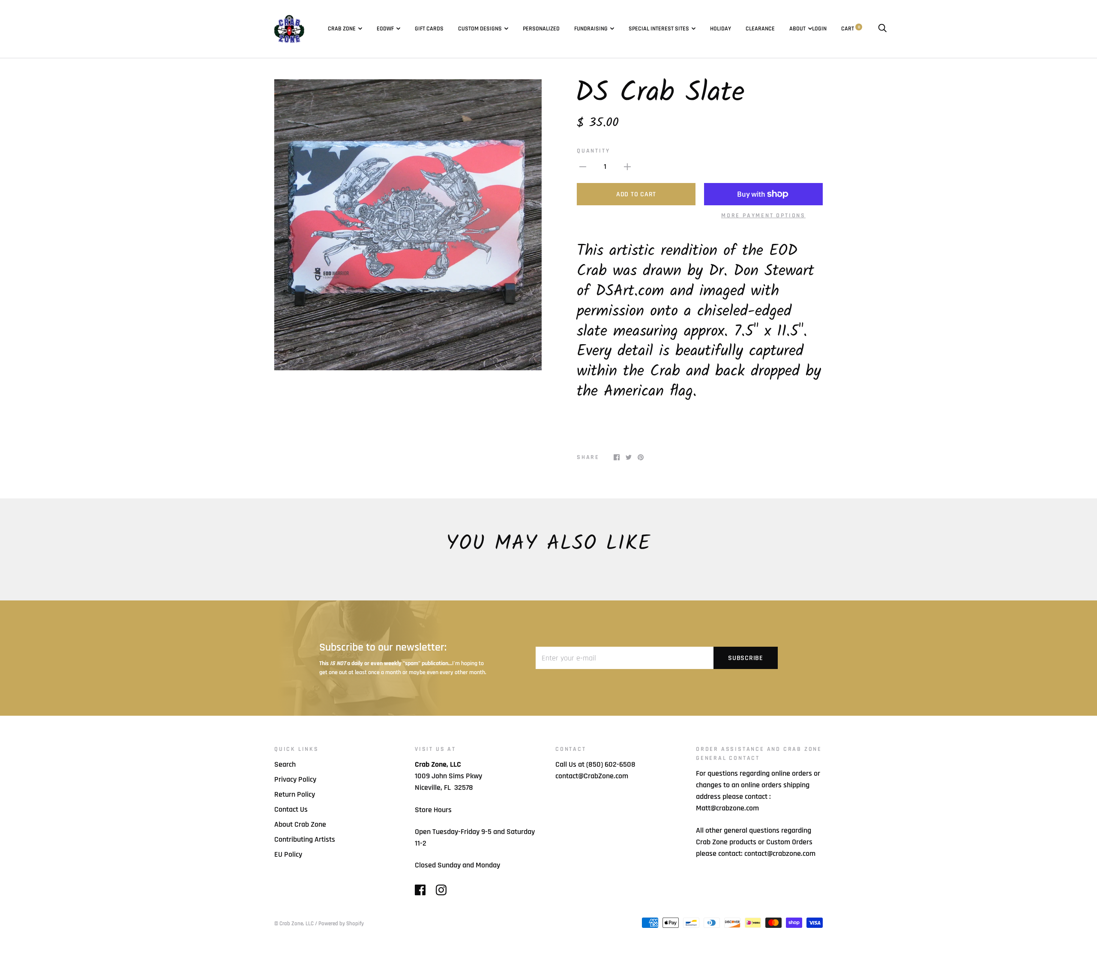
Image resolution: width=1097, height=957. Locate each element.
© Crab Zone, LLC (294, 923)
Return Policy (294, 794)
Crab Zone (342, 29)
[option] (408, 224)
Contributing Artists (304, 839)
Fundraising (591, 29)
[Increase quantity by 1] (627, 166)
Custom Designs (480, 29)
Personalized (541, 29)
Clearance (760, 29)
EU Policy (288, 854)
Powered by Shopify (341, 923)
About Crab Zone (300, 824)
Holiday (720, 29)
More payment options (763, 215)
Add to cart (636, 194)
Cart (850, 29)
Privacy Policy (295, 779)
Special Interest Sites (659, 29)
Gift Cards (429, 29)
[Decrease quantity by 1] (583, 166)
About (797, 29)
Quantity (593, 151)
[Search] (882, 29)
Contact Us (291, 809)
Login (819, 29)
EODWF (385, 29)
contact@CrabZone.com (591, 776)
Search (285, 764)
